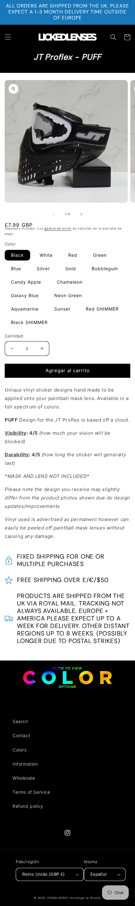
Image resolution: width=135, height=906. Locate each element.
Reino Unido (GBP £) (43, 874)
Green (100, 255)
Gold (70, 268)
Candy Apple (26, 282)
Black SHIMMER (29, 322)
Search (20, 721)
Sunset (62, 308)
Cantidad (14, 335)
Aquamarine (25, 308)
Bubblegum (105, 268)
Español (98, 874)
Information (25, 764)
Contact (21, 735)
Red (72, 255)
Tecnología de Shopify (85, 897)
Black (17, 255)
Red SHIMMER (102, 308)
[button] (8, 37)
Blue (16, 268)
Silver (43, 268)
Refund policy (28, 806)
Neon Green (68, 295)
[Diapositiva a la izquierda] (54, 214)
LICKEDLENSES (57, 897)
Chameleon (70, 282)
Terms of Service (31, 792)
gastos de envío (58, 228)
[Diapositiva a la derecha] (81, 214)
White (46, 255)
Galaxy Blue (25, 295)
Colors (20, 749)
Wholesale (24, 778)
